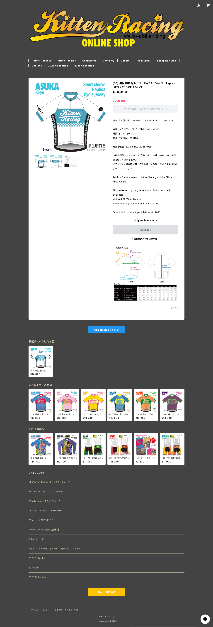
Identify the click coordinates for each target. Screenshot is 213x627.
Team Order (143, 60)
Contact (37, 65)
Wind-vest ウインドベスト (42, 520)
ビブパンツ (34, 567)
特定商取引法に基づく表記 (66, 610)
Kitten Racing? (67, 60)
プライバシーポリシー (40, 610)
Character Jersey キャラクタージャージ (49, 482)
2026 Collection (58, 65)
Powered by (103, 621)
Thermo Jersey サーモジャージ (46, 510)
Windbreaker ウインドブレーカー (46, 501)
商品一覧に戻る (106, 592)
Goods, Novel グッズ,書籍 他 (44, 529)
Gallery (125, 60)
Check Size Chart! (106, 329)
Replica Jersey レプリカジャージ (46, 491)
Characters (89, 60)
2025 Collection (84, 65)
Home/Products (41, 60)
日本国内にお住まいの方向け (145, 239)
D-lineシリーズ (36, 539)
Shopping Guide (166, 60)
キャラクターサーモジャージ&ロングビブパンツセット (54, 548)
